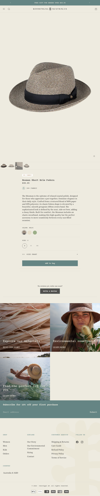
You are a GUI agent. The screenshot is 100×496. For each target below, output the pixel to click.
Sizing (30, 452)
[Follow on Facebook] (77, 442)
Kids (5, 449)
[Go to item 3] (19, 166)
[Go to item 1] (4, 166)
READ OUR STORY (11, 347)
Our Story (31, 442)
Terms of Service (58, 457)
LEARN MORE (59, 347)
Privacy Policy (57, 453)
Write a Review (51, 292)
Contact (30, 456)
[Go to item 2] (11, 166)
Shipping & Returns (60, 442)
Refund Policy (57, 449)
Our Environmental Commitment (36, 447)
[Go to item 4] (26, 166)
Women (6, 442)
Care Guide (56, 446)
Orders (6, 453)
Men (5, 446)
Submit (93, 412)
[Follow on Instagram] (82, 442)
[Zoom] (94, 156)
